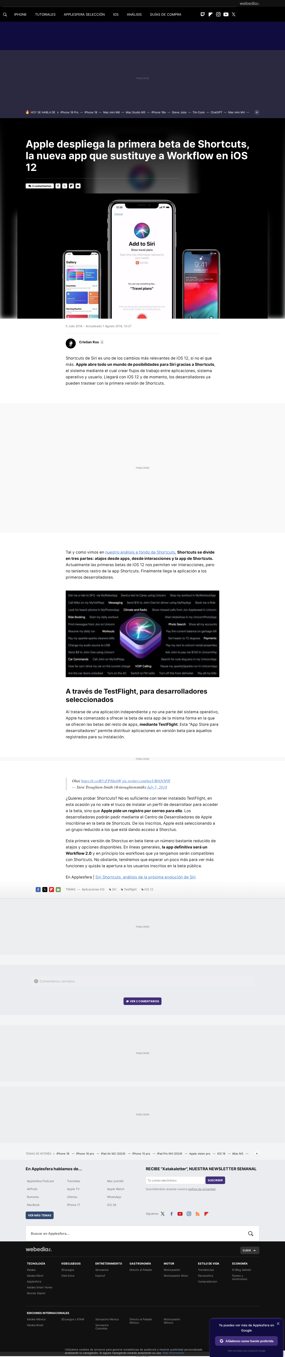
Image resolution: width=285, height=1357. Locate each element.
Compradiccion (207, 1281)
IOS (116, 14)
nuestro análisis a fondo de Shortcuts (140, 552)
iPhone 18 (90, 112)
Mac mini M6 (111, 112)
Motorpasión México (172, 1321)
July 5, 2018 (157, 787)
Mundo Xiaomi (36, 1293)
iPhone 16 (63, 1153)
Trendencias (206, 1269)
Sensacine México (107, 1319)
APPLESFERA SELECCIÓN (84, 14)
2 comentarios (41, 186)
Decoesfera (205, 1275)
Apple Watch (115, 1189)
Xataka (31, 1269)
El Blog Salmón (241, 1269)
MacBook (33, 1205)
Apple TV (73, 1189)
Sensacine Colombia (102, 1326)
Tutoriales (73, 1181)
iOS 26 (111, 1205)
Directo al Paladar (141, 1269)
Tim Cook (199, 112)
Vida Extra (67, 1275)
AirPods (32, 1189)
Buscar (251, 1233)
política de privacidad (202, 1189)
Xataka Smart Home (39, 1287)
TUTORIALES (45, 14)
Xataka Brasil (35, 1325)
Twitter (233, 14)
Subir (247, 1250)
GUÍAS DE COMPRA (165, 14)
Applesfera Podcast (40, 1181)
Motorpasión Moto (176, 1275)
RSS (197, 1213)
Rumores (33, 1197)
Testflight (130, 889)
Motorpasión (172, 1269)
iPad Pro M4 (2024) (170, 1153)
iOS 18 (221, 1153)
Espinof (100, 1275)
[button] (91, 342)
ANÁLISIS (134, 14)
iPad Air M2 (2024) (113, 1153)
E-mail (78, 185)
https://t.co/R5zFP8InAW (101, 780)
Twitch (202, 14)
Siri (114, 889)
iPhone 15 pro (141, 1153)
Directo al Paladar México (141, 1321)
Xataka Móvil (35, 1275)
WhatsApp (114, 1197)
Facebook (58, 185)
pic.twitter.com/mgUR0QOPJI (146, 780)
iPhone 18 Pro (69, 112)
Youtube (225, 14)
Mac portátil (115, 1181)
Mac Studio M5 (135, 112)
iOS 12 (148, 889)
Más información (173, 1352)
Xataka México (36, 1319)
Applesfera (34, 1281)
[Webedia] (249, 3)
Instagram (218, 14)
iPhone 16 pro (85, 1153)
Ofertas (72, 1197)
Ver (144, 1001)
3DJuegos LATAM (72, 1319)
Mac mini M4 (236, 112)
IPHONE (20, 14)
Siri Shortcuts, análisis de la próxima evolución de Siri (145, 877)
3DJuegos (67, 1269)
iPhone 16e (158, 112)
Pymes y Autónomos (239, 1277)
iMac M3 (238, 1153)
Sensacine (102, 1269)
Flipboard (210, 14)
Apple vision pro (200, 1153)
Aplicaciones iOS (93, 889)
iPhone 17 (73, 1205)
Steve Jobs (179, 112)
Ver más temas (39, 1215)
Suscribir (215, 1180)
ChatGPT (216, 112)
